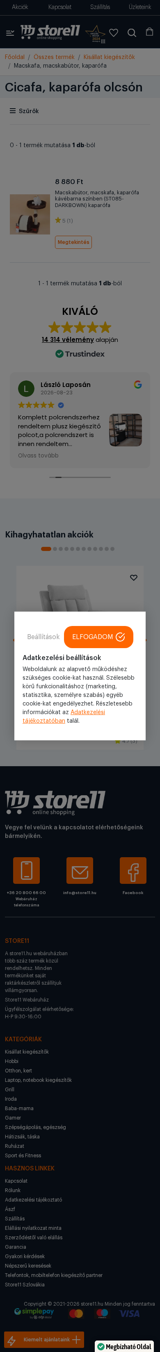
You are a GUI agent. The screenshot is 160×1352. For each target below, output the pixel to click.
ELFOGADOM (92, 637)
